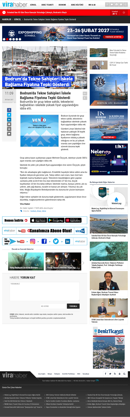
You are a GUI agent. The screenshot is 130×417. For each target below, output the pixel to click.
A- (85, 98)
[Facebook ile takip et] (105, 373)
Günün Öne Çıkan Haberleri (12, 387)
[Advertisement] (44, 348)
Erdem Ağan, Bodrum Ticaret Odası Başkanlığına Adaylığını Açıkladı (105, 404)
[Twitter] (9, 115)
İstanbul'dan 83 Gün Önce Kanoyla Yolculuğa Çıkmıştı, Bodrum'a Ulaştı (104, 395)
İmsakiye (86, 374)
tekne (44, 211)
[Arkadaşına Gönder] (9, 124)
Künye (50, 374)
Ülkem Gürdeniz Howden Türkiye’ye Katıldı (60, 404)
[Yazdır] (9, 129)
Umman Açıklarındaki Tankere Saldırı (99, 407)
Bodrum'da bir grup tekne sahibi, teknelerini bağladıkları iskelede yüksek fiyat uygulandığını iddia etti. (49, 105)
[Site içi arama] (125, 4)
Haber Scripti (90, 381)
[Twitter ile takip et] (110, 373)
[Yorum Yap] (9, 134)
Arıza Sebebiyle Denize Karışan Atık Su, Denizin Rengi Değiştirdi (103, 401)
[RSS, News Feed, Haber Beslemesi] (114, 373)
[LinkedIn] (9, 120)
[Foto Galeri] (116, 4)
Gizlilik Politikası (68, 374)
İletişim (57, 374)
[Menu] (107, 4)
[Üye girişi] (119, 373)
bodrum (33, 211)
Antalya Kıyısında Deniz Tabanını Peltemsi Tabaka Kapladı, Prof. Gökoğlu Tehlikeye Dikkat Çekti (22, 398)
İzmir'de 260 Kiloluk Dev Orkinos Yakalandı (18, 401)
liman (39, 211)
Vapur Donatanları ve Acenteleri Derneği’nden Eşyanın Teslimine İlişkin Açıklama (62, 407)
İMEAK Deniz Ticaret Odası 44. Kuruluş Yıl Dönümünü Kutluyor (20, 404)
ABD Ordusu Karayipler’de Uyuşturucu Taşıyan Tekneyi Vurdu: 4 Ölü (104, 398)
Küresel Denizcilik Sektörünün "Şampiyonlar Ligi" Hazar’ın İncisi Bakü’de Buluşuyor (22, 407)
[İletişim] (121, 4)
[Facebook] (9, 110)
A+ (85, 93)
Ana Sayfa (41, 374)
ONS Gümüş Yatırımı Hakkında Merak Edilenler (27, 12)
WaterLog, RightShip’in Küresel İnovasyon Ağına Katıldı (22, 395)
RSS (78, 374)
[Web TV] (112, 4)
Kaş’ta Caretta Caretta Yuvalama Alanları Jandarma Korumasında (61, 401)
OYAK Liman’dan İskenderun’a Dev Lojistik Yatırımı (62, 398)
